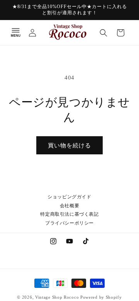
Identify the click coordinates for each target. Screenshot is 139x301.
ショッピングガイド (69, 197)
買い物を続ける (69, 145)
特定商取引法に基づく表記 (69, 214)
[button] (15, 32)
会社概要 (69, 205)
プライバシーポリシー (69, 223)
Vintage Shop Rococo (57, 297)
